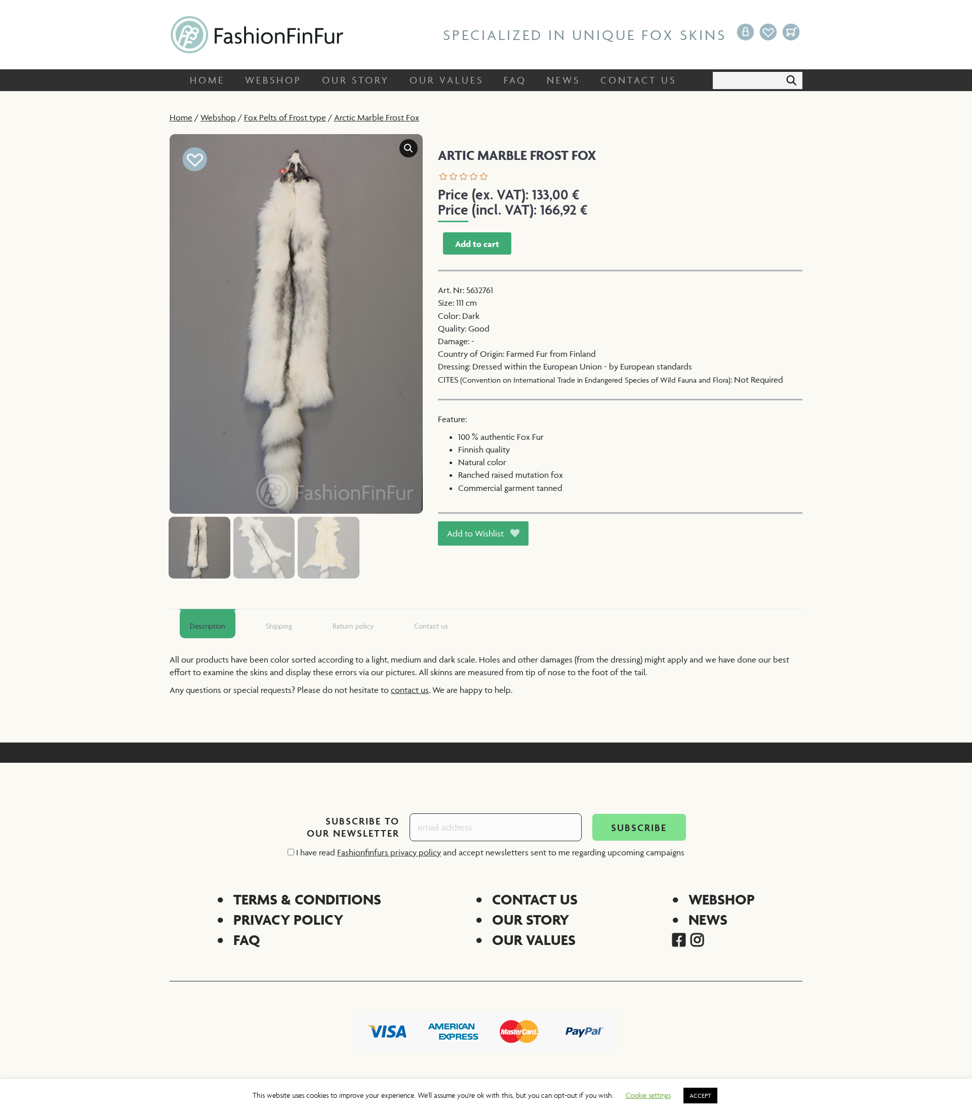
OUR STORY (530, 919)
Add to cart (477, 244)
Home (181, 117)
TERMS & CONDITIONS (307, 899)
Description (207, 626)
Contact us (431, 626)
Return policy (353, 626)
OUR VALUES (534, 940)
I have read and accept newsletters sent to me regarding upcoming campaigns (489, 852)
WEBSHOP (721, 899)
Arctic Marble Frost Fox (376, 117)
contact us (410, 690)
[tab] (207, 623)
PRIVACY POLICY (288, 919)
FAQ (246, 940)
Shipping (279, 626)
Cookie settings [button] (648, 1095)
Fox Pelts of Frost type (285, 117)
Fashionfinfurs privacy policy (389, 852)
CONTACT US (535, 899)
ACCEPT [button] (700, 1095)
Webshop (218, 117)
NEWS (707, 919)
